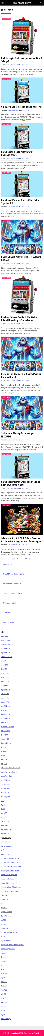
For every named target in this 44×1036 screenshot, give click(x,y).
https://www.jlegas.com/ (10, 932)
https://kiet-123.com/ (9, 883)
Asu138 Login (6, 830)
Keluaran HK (5, 714)
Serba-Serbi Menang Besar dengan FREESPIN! (17, 434)
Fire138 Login (8, 564)
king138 (4, 990)
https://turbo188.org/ (8, 879)
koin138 (4, 969)
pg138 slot (5, 686)
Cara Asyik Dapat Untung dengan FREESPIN (21, 106)
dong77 (4, 813)
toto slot (4, 986)
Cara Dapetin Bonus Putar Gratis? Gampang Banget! (17, 153)
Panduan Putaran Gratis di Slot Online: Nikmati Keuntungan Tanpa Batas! (19, 318)
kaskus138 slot (6, 657)
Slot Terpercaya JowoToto (10, 768)
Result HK (4, 825)
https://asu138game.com (10, 858)
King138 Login (6, 916)
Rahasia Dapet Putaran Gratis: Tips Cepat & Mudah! (21, 258)
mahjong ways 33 (7, 644)
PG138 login (5, 731)
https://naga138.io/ (8, 949)
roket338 (4, 665)
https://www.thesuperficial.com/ (12, 945)
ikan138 (4, 669)
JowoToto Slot (6, 776)
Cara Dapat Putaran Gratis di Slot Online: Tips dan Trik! (20, 201)
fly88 (3, 755)
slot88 (3, 994)
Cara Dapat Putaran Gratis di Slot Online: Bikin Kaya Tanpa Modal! (20, 483)
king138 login (6, 640)
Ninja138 (4, 908)
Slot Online (6, 19)
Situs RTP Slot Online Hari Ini (13, 574)
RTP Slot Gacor (8, 622)
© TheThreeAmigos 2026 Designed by (18, 1033)
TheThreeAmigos (22, 3)
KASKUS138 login (7, 727)
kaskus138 (5, 673)
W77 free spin (6, 1019)
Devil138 (4, 723)
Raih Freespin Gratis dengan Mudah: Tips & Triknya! (21, 59)
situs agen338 (6, 788)
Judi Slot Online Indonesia (12, 593)
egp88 (3, 965)
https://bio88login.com (9, 875)
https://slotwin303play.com (11, 867)
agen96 (4, 661)
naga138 (4, 953)
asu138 (4, 982)
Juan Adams (25, 65)
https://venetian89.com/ (9, 891)
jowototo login (6, 838)
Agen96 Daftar (6, 912)
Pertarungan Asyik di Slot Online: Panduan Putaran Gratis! (21, 375)
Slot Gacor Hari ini (9, 603)
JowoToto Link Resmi (9, 772)
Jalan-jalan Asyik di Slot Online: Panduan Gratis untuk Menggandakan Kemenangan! (21, 539)
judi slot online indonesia (12, 584)
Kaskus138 (5, 834)
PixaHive (37, 1033)
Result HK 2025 (6, 743)
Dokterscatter (6, 854)
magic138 (4, 899)
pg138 (3, 920)
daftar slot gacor (7, 846)
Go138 (3, 1006)
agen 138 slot (6, 941)
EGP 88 (4, 710)
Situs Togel (5, 821)
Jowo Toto (5, 694)
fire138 (3, 747)
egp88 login (5, 649)
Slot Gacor (6, 613)
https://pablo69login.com (10, 871)
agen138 (4, 936)
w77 (2, 801)
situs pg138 (5, 784)
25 (26, 559)
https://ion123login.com (9, 862)
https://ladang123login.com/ (11, 887)
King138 (4, 760)
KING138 (4, 636)
